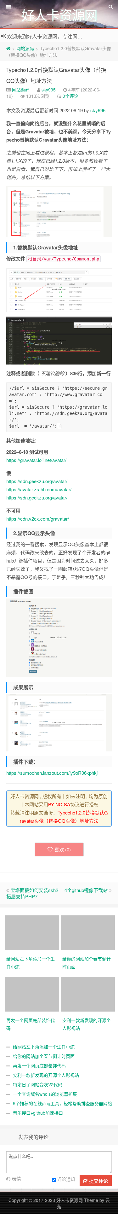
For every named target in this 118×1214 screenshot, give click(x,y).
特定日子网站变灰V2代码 (37, 1084)
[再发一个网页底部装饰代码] (32, 993)
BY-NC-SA (59, 804)
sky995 (49, 89)
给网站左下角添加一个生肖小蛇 (44, 1046)
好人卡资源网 (69, 1200)
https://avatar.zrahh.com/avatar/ (38, 489)
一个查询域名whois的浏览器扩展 (45, 1094)
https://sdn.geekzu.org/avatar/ (36, 481)
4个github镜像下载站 (86, 890)
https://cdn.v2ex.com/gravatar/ (37, 518)
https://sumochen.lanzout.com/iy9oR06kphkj (52, 772)
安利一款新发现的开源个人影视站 (46, 1075)
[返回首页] (8, 48)
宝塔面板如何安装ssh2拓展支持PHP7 (32, 893)
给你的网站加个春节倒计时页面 (44, 1056)
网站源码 (25, 48)
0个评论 (70, 96)
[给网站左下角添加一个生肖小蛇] (32, 932)
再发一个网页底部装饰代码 (39, 1065)
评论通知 (66, 1179)
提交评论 (98, 1180)
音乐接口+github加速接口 (38, 1113)
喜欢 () (62, 849)
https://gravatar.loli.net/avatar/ (36, 460)
